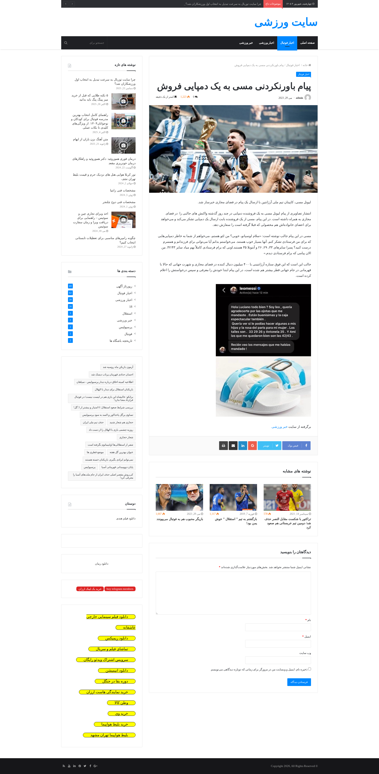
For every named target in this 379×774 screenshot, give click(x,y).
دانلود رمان (101, 563)
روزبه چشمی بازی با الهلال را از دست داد (111, 429)
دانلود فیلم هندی (126, 518)
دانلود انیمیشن (116, 670)
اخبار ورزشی (266, 42)
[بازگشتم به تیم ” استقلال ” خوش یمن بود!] (233, 497)
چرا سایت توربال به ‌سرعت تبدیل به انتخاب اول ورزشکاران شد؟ (223, 3)
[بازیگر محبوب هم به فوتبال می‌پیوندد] (179, 497)
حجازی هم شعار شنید (121, 422)
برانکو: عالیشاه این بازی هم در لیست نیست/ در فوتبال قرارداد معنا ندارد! (103, 398)
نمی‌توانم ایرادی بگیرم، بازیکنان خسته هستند (109, 459)
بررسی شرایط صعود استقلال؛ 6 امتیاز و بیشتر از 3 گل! (103, 407)
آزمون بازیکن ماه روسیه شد (118, 367)
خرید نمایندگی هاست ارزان (107, 692)
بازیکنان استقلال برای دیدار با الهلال (114, 389)
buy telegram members (120, 588)
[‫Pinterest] (79, 766)
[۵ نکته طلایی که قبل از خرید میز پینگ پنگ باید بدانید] (123, 101)
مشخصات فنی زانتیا (123, 190)
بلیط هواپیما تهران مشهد (109, 735)
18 (130, 306)
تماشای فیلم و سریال (112, 649)
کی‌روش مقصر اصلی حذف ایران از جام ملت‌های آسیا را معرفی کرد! (103, 476)
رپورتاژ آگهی (124, 286)
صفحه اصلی (307, 42)
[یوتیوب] (69, 766)
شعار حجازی (126, 437)
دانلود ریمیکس (116, 638)
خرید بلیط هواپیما (114, 724)
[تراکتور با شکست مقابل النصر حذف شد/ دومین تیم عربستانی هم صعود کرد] (287, 497)
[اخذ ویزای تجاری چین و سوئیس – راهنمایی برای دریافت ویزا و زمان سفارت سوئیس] (123, 220)
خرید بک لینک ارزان (90, 588)
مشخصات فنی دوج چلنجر (119, 202)
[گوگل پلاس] (95, 766)
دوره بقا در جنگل (115, 681)
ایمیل (306, 636)
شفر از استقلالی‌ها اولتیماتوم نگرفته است (110, 444)
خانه (305, 65)
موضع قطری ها (95, 452)
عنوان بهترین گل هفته (121, 452)
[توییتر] (85, 766)
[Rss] (63, 766)
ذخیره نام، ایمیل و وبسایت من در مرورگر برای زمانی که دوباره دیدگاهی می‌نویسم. (258, 669)
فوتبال (128, 334)
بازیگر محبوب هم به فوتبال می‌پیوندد (180, 519)
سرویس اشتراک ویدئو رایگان (106, 660)
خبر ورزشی (246, 42)
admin (299, 97)
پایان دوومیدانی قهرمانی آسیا (117, 467)
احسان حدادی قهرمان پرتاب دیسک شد (112, 374)
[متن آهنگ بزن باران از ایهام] (123, 145)
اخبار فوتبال (287, 42)
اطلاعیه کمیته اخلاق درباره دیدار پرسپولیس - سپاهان (105, 381)
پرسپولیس (125, 327)
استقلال (127, 313)
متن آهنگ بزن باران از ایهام (90, 139)
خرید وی (121, 713)
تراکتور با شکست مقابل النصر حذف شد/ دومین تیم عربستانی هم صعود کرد (288, 523)
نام (308, 620)
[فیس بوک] (90, 766)
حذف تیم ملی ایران (93, 422)
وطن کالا (121, 703)
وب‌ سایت (305, 653)
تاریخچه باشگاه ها (121, 340)
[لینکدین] (74, 766)
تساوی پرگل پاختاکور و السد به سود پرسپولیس (107, 414)
